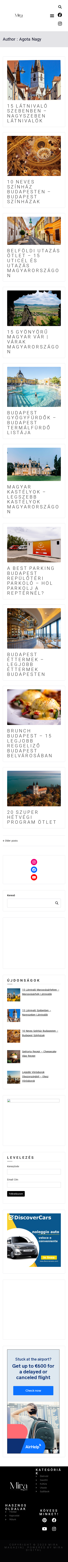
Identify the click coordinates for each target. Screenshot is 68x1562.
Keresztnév (13, 1166)
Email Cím (12, 1179)
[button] (52, 15)
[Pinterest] (44, 1520)
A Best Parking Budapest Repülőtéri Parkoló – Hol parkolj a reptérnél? (31, 581)
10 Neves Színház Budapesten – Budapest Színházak (29, 191)
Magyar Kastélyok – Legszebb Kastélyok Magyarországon (33, 499)
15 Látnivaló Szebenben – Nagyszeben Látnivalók (27, 113)
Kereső (11, 895)
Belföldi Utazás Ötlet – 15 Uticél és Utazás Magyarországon (33, 263)
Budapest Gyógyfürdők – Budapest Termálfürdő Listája (32, 422)
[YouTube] (34, 877)
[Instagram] (60, 23)
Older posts (11, 840)
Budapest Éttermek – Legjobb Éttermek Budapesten (26, 664)
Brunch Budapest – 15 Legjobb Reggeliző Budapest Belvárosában (30, 743)
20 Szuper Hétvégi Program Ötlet (32, 817)
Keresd (57, 903)
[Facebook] (60, 14)
